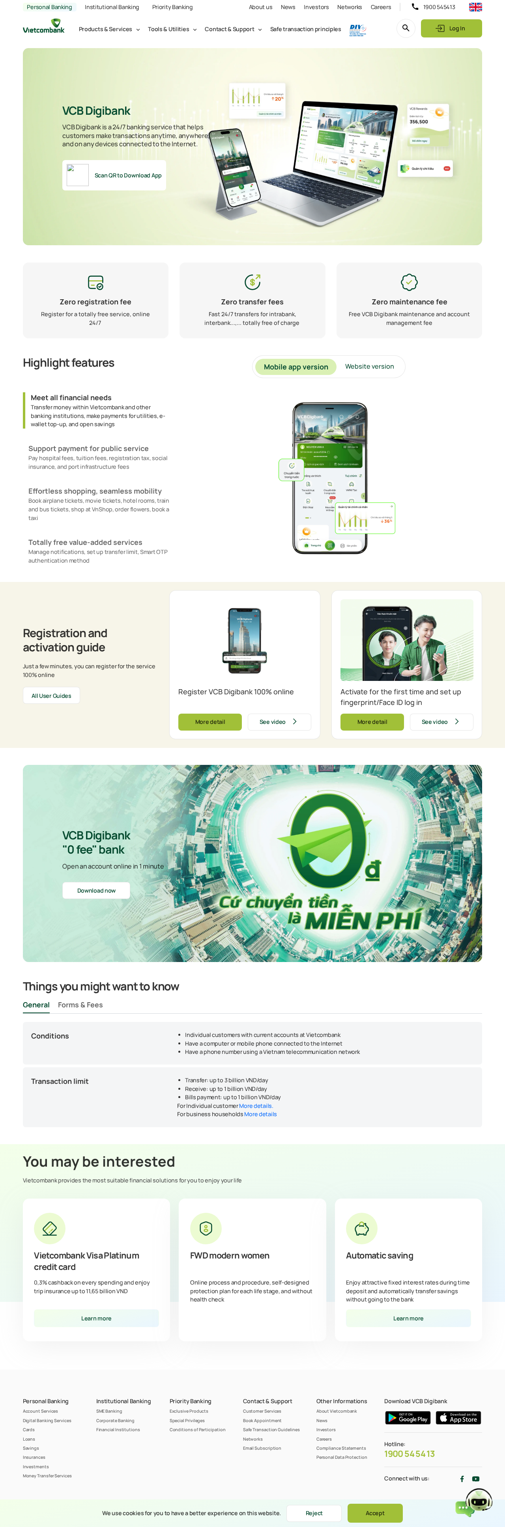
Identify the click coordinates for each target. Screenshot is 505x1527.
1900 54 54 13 (409, 1453)
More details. (256, 1105)
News (288, 7)
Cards (29, 1429)
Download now (96, 890)
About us (261, 7)
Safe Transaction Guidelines (271, 1429)
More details (260, 1114)
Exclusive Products (189, 1411)
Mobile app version (296, 366)
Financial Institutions (118, 1429)
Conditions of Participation (198, 1429)
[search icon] (406, 28)
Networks (349, 7)
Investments (36, 1466)
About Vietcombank (336, 1411)
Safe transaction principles (305, 29)
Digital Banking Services (47, 1420)
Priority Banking (172, 7)
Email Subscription (262, 1448)
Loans (29, 1439)
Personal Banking (49, 7)
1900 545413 (439, 7)
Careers (381, 7)
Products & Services (106, 29)
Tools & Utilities (168, 29)
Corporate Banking (115, 1420)
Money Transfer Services (47, 1476)
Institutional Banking (112, 7)
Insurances (34, 1457)
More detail (210, 721)
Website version (369, 366)
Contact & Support (229, 29)
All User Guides (51, 695)
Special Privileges (187, 1420)
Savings (31, 1448)
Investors (316, 7)
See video (273, 721)
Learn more (96, 1318)
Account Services (40, 1411)
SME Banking (109, 1411)
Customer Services (262, 1411)
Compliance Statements (341, 1448)
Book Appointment (262, 1420)
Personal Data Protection (341, 1457)
